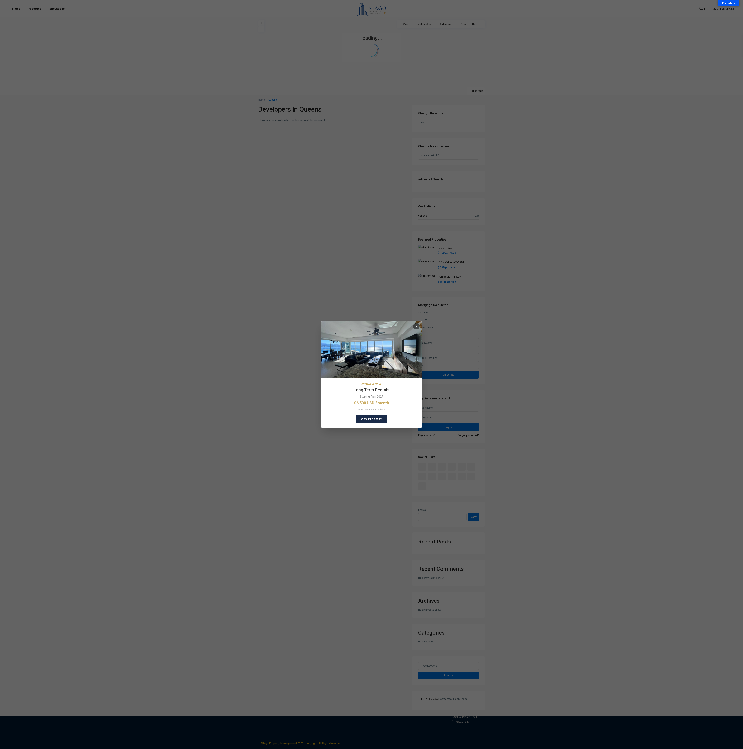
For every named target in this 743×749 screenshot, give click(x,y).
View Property (371, 419)
